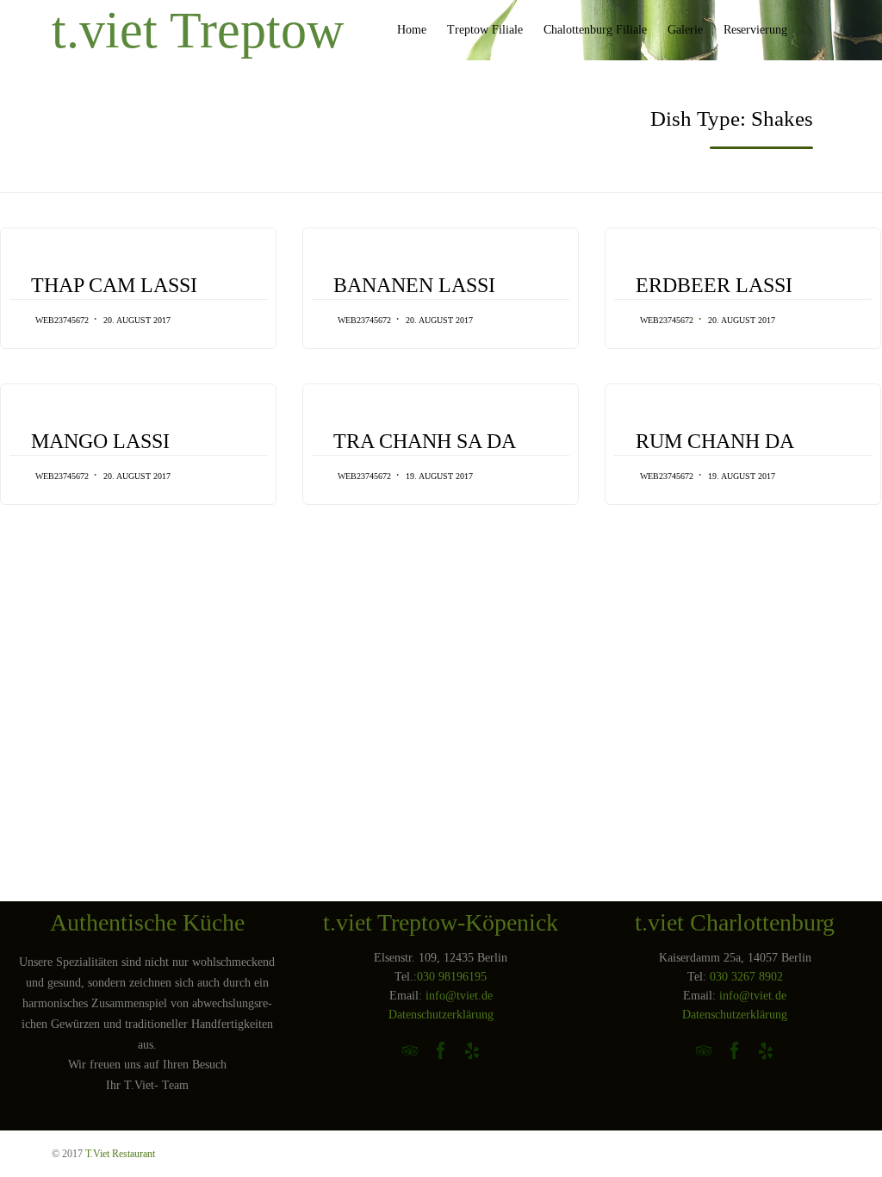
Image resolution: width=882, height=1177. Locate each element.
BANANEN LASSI (414, 285)
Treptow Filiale (485, 29)
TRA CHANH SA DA (424, 441)
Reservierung (755, 29)
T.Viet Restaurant (120, 1154)
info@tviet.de (459, 995)
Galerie (685, 29)
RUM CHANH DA (715, 441)
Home (411, 29)
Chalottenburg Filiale (595, 29)
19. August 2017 (439, 476)
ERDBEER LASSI (714, 285)
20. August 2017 (137, 320)
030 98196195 (452, 976)
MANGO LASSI (100, 441)
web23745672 (62, 320)
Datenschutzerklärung (441, 1014)
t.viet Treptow (198, 30)
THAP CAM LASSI (114, 285)
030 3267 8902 (746, 976)
